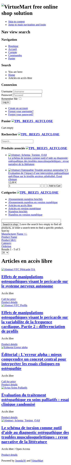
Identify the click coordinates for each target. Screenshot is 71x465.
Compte (12, 52)
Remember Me (9, 98)
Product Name (9, 237)
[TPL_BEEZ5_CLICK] (32, 121)
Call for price (8, 299)
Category (6, 243)
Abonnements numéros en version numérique (33, 202)
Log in (6, 102)
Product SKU (8, 240)
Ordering (6, 246)
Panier (11, 58)
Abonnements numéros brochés (25, 199)
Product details (9, 302)
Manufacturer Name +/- (14, 233)
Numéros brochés (17, 211)
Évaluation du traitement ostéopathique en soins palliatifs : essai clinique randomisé (35, 399)
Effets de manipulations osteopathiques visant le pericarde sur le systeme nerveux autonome (34, 281)
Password (7, 95)
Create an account (18, 108)
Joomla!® (20, 460)
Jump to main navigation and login (27, 24)
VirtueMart (37, 460)
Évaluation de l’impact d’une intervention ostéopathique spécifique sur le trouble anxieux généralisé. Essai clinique (38, 176)
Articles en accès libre (20, 205)
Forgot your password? (20, 114)
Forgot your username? (20, 111)
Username (6, 91)
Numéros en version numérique (25, 214)
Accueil (12, 49)
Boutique (13, 46)
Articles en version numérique (24, 208)
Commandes (15, 55)
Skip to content (16, 21)
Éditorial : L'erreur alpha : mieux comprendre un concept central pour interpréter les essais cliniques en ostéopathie (33, 361)
